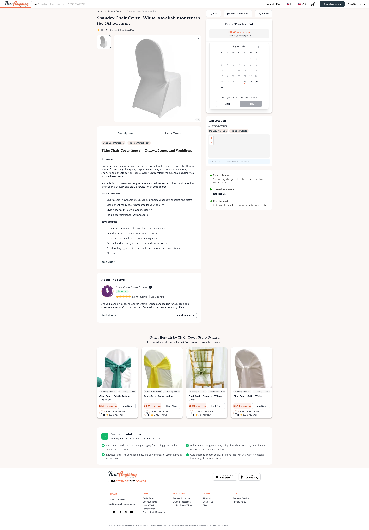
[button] (157, 78)
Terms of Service (241, 498)
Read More (107, 261)
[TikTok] (120, 511)
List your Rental (150, 501)
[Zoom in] (211, 138)
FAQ (205, 505)
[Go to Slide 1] (104, 42)
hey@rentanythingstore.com (121, 504)
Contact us (208, 501)
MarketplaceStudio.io (219, 525)
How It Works (149, 505)
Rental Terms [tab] (173, 133)
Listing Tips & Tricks (182, 505)
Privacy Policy (239, 501)
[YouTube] (131, 511)
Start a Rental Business (154, 512)
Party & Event (114, 11)
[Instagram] (125, 511)
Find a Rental (149, 498)
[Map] (239, 146)
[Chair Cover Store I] (107, 291)
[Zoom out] (211, 142)
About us (207, 498)
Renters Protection (181, 498)
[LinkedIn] (114, 511)
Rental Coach (149, 508)
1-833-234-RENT (116, 499)
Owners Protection (182, 501)
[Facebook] (110, 511)
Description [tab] (125, 133)
